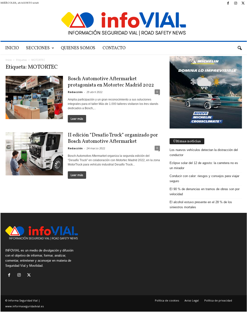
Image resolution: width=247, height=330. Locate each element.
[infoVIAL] (123, 24)
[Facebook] (228, 3)
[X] (243, 3)
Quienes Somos (78, 48)
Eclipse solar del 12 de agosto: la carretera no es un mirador (204, 165)
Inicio (12, 48)
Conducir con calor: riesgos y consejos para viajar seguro (204, 178)
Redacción (75, 92)
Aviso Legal (192, 300)
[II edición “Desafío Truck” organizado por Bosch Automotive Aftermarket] (34, 153)
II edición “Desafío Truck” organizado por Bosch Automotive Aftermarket (113, 138)
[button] (239, 48)
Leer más (77, 119)
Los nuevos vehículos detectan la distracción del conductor (204, 152)
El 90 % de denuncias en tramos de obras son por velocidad (205, 191)
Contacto (114, 48)
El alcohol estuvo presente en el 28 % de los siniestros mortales (201, 204)
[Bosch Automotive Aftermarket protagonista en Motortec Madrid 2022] (34, 97)
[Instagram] (236, 3)
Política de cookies (167, 300)
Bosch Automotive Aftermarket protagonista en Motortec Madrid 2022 (111, 82)
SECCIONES (38, 48)
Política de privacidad (218, 300)
